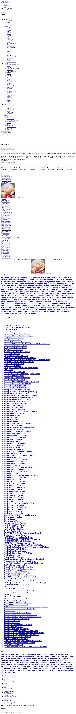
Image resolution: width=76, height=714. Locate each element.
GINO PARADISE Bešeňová (64, 307)
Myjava (9, 67)
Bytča (8, 116)
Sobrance (9, 89)
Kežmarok (9, 30)
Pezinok (9, 23)
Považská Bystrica (11, 71)
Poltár (8, 54)
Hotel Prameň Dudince (41, 291)
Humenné (9, 28)
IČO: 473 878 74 (8, 694)
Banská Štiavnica (11, 47)
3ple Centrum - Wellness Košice (59, 278)
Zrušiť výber (11, 148)
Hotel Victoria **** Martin (26, 282)
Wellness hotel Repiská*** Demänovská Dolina (35, 303)
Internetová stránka (8, 688)
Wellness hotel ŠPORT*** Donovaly (57, 285)
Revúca (9, 55)
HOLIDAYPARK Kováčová (35, 289)
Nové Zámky (10, 109)
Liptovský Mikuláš (11, 121)
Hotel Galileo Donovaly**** (50, 287)
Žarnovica (9, 60)
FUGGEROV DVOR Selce (18, 295)
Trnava (6, 93)
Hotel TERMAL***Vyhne (57, 289)
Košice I (9, 80)
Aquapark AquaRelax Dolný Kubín (52, 282)
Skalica (9, 101)
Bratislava (6, 19)
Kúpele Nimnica (24, 291)
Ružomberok (10, 125)
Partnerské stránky (8, 700)
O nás (5, 675)
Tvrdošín (9, 128)
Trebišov (9, 92)
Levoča (9, 31)
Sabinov (9, 36)
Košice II (9, 81)
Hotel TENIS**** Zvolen (36, 293)
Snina (8, 38)
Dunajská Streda (11, 95)
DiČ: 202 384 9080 (8, 695)
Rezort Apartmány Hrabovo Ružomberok (36, 307)
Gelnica (9, 79)
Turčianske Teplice (11, 127)
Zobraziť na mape (6, 132)
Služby (5, 683)
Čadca (8, 117)
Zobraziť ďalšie (4, 160)
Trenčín (6, 63)
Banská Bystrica (8, 44)
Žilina (5, 115)
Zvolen (9, 59)
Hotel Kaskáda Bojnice (28, 309)
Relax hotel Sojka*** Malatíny (29, 305)
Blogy (2, 650)
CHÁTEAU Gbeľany (64, 280)
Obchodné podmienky (9, 681)
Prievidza (9, 72)
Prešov (6, 26)
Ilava (8, 66)
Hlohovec (9, 97)
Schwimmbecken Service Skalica (43, 311)
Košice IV (9, 84)
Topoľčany (10, 112)
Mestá (2, 651)
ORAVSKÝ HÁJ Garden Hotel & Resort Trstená (19, 287)
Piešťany (9, 99)
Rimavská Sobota (11, 56)
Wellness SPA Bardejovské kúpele (13, 280)
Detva (8, 50)
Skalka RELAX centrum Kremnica (41, 280)
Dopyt (3, 12)
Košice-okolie (10, 85)
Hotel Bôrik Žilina (45, 309)
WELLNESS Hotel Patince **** (26, 283)
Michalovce (10, 87)
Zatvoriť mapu (4, 134)
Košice (6, 77)
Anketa (3, 14)
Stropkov (9, 40)
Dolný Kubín (10, 119)
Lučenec (9, 52)
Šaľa (8, 111)
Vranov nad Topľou (12, 43)
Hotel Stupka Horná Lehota (40, 295)
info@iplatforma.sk (8, 699)
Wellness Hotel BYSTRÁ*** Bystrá (33, 299)
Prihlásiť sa (7, 5)
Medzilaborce (10, 32)
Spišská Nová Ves (11, 91)
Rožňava (9, 88)
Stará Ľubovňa (10, 39)
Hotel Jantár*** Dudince (32, 285)
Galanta (9, 96)
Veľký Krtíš (10, 58)
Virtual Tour (6, 686)
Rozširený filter (4, 148)
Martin (9, 123)
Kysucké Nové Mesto (12, 120)
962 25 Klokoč (7, 692)
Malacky (9, 22)
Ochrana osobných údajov (10, 696)
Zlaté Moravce (10, 113)
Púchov (9, 74)
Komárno (9, 105)
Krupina (9, 51)
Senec (8, 24)
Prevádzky (3, 274)
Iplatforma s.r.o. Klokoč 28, (10, 691)
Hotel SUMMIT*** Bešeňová (53, 305)
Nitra (5, 104)
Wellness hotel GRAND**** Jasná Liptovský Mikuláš (28, 301)
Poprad (9, 34)
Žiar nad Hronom (11, 62)
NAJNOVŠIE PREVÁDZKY (8, 162)
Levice (9, 107)
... (29, 313)
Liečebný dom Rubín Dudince (51, 283)
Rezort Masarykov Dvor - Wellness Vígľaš (17, 278)
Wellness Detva (40, 278)
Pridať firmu (9, 8)
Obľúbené (7, 9)
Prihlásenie (6, 678)
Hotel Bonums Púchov (9, 309)
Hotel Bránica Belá (8, 282)
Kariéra (5, 677)
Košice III (9, 83)
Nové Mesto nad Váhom (13, 68)
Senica (9, 100)
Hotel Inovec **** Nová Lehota (54, 297)
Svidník (9, 42)
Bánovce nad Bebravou (12, 64)
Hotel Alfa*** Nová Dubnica (30, 297)
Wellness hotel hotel (5, 153)
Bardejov (9, 27)
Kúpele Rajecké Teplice (16, 293)
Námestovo (10, 124)
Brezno (9, 48)
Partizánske (10, 70)
